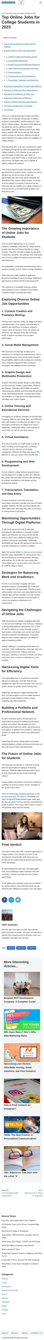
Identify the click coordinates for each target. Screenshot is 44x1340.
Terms (25, 1333)
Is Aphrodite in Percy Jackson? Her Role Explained (20, 1260)
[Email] (18, 900)
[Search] (40, 2)
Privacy (15, 1333)
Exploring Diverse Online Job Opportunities (20, 51)
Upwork (33, 452)
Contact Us (36, 1333)
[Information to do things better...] (8, 2)
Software (5, 1310)
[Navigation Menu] (21, 2)
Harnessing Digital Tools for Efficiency (18, 98)
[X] (11, 900)
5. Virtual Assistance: (14, 72)
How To (4, 1294)
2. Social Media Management (17, 61)
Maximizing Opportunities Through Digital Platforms (23, 86)
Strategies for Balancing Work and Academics (21, 90)
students (31, 948)
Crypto (4, 1283)
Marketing (5, 1302)
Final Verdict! (8, 110)
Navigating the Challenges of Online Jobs (19, 94)
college (11, 948)
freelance (21, 948)
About (5, 1333)
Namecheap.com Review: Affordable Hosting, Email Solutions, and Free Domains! (20, 1067)
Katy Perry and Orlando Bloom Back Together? (19, 1220)
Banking (5, 1279)
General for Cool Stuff (10, 1290)
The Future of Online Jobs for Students (18, 106)
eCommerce (6, 1286)
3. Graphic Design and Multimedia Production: (23, 65)
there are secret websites (33, 552)
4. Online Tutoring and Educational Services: (22, 68)
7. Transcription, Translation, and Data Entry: (22, 80)
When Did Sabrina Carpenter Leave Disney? (18, 1245)
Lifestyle (5, 1298)
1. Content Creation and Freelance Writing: (21, 57)
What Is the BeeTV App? (11, 1249)
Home (4, 13)
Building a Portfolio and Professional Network (20, 102)
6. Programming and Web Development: (21, 76)
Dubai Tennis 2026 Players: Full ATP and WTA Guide (21, 1242)
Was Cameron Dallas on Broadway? (15, 1231)
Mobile (4, 1306)
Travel (4, 1314)
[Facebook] (4, 900)
